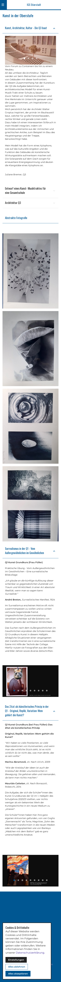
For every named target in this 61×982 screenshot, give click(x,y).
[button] (3, 5)
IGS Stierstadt (34, 5)
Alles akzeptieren (18, 973)
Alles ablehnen (16, 966)
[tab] (24, 58)
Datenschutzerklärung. (30, 952)
